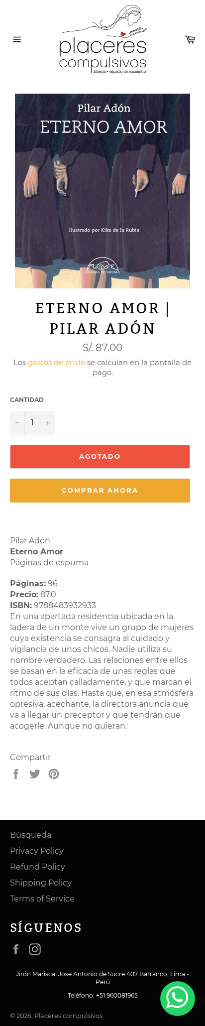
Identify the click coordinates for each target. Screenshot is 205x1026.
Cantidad (27, 399)
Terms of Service (42, 898)
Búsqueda (30, 835)
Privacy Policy (37, 851)
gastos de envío (56, 362)
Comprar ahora (100, 490)
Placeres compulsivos (68, 1016)
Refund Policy (37, 867)
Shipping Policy (41, 883)
